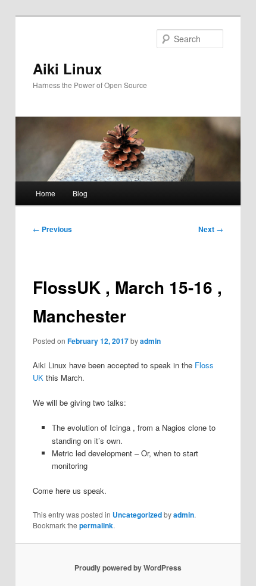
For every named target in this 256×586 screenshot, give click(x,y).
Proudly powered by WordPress (128, 567)
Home (45, 193)
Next (210, 229)
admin (150, 341)
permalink (96, 525)
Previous (52, 229)
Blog (80, 193)
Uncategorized (137, 514)
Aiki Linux (67, 68)
